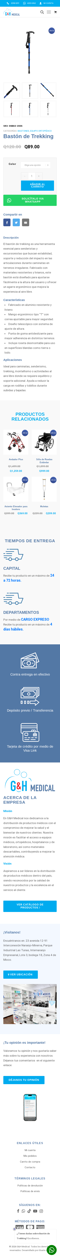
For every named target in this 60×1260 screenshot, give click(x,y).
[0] (55, 12)
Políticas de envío (30, 1191)
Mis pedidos (30, 1155)
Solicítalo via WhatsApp (33, 200)
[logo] (21, 12)
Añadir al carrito (37, 185)
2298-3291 (15, 3)
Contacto (30, 1167)
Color (12, 164)
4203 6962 (31, 3)
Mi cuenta (48, 3)
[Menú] (49, 12)
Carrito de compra (30, 1161)
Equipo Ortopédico (41, 131)
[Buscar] (42, 12)
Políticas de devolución (30, 1185)
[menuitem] (13, 3)
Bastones (23, 131)
